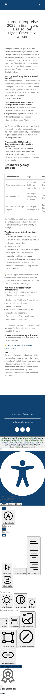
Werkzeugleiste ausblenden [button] (11, 504)
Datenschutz (29, 414)
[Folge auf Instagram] (22, 429)
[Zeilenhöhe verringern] (4, 535)
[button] (1, 449)
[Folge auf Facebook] (17, 429)
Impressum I (16, 414)
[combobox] (22, 442)
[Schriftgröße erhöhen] (4, 502)
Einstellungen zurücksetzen (11, 666)
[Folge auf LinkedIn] (28, 429)
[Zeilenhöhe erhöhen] (4, 529)
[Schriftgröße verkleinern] (4, 508)
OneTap (16, 501)
